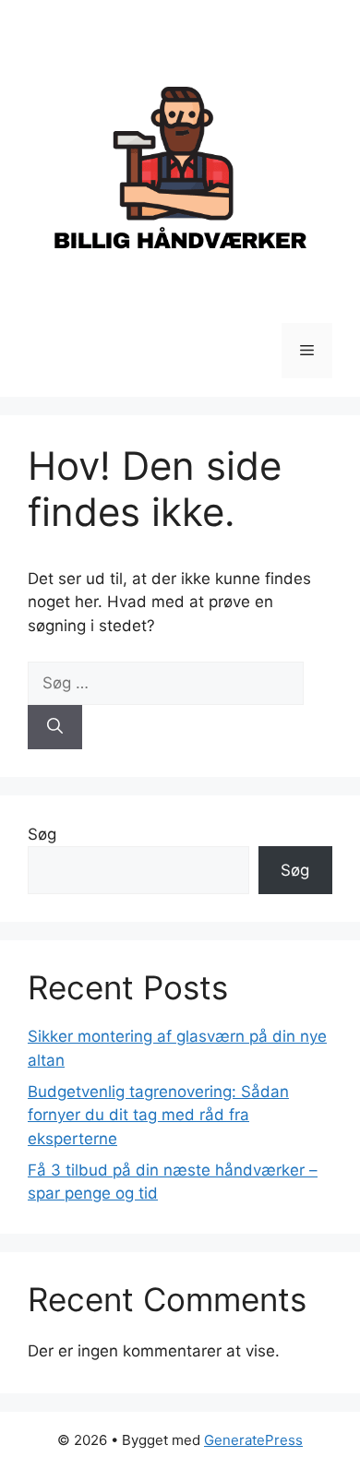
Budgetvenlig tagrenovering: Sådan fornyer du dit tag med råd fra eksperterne (158, 1115)
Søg (42, 834)
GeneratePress (253, 1440)
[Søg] (55, 727)
